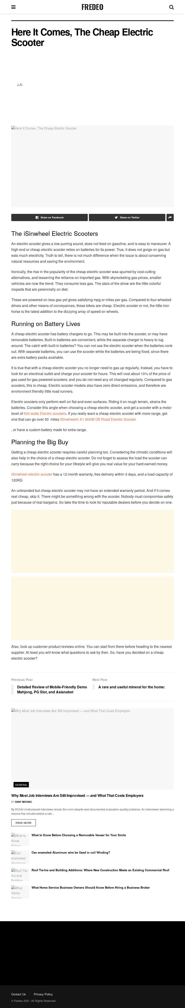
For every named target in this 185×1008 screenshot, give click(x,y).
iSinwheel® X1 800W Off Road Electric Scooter (98, 419)
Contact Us (18, 994)
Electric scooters (53, 413)
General (21, 784)
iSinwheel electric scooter (31, 474)
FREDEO (92, 6)
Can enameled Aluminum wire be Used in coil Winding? (71, 852)
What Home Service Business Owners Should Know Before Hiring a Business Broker (91, 887)
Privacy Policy (43, 994)
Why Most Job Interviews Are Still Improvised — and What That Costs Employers (77, 795)
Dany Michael (23, 801)
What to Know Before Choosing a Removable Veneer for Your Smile (79, 835)
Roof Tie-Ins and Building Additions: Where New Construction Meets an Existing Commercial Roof (100, 870)
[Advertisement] (99, 85)
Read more (24, 822)
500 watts (32, 413)
